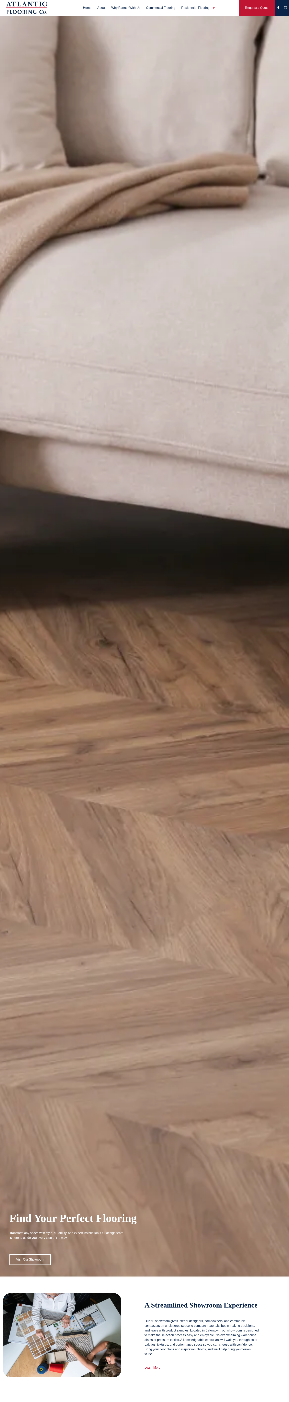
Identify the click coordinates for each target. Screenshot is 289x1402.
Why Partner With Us (125, 7)
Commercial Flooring (160, 7)
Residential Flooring (195, 7)
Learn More (152, 1367)
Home (87, 7)
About (101, 7)
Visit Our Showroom (30, 1259)
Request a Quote (257, 7)
